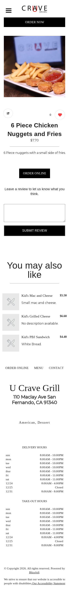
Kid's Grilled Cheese (35, 316)
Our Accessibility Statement (48, 583)
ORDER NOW (34, 22)
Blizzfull (34, 572)
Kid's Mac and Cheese (37, 296)
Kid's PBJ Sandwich (35, 337)
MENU (38, 368)
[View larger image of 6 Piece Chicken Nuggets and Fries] (34, 66)
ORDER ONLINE (34, 173)
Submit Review (34, 230)
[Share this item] (8, 113)
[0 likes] (59, 115)
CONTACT (56, 368)
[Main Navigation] (9, 10)
